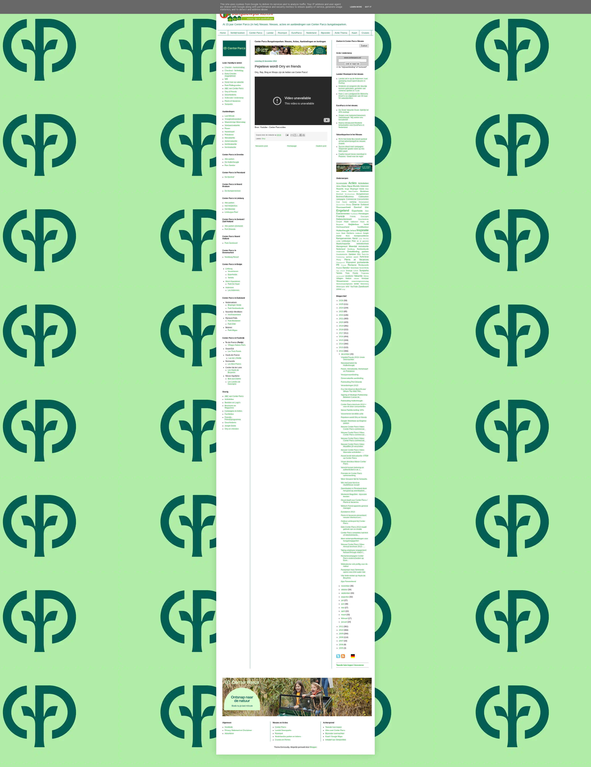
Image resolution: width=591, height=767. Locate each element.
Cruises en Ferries (282, 740)
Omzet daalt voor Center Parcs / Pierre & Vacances (354, 501)
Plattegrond (340, 262)
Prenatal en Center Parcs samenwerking (351, 474)
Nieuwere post (261, 146)
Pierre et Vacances (232, 101)
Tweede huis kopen (333, 727)
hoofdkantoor (363, 227)
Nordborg (351, 249)
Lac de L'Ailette (235, 358)
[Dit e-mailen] (291, 135)
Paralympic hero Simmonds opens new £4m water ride (353, 571)
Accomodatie (341, 183)
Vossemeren (233, 271)
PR (337, 265)
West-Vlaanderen (232, 281)
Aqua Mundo (353, 186)
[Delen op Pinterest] (303, 135)
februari (344, 618)
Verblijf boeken (237, 33)
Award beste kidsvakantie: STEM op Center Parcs (354, 457)
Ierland (353, 231)
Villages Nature (343, 278)
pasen (356, 257)
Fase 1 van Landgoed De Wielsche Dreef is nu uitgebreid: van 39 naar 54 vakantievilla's (353, 96)
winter (356, 284)
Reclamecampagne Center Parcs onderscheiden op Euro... (352, 558)
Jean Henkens (347, 233)
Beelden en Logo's (232, 402)
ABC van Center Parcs (234, 88)
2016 (341, 337)
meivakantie (363, 246)
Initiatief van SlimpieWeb (335, 740)
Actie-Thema (341, 33)
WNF (348, 287)
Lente (338, 241)
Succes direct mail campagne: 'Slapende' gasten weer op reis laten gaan (351, 149)
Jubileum (358, 233)
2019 (341, 326)
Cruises (365, 33)
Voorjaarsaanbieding (349, 375)
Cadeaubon (364, 197)
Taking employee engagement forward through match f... (353, 551)
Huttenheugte (343, 230)
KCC (348, 236)
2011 (341, 626)
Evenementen (343, 213)
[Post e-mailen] (287, 135)
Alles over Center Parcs (335, 730)
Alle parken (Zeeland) (234, 226)
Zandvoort (364, 286)
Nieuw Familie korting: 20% (352, 410)
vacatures (349, 276)
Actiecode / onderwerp (234, 98)
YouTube (354, 287)
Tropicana (365, 273)
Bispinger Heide (234, 305)
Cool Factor (341, 202)
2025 (341, 304)
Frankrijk (340, 216)
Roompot (282, 33)
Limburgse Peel (231, 212)
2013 (341, 347)
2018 (341, 329)
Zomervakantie (231, 141)
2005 (341, 648)
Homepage (292, 146)
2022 (341, 315)
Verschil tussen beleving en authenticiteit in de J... (352, 468)
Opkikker (352, 254)
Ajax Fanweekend (348, 581)
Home (223, 33)
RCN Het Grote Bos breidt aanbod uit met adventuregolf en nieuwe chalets (353, 141)
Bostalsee (364, 191)
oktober (344, 590)
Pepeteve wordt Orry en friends (354, 417)
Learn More (356, 7)
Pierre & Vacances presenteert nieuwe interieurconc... (353, 516)
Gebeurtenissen (344, 219)
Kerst (355, 238)
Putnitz (343, 265)
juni (343, 604)
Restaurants (363, 265)
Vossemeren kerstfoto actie (352, 414)
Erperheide (232, 275)
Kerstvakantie (230, 147)
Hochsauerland (234, 315)
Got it (368, 7)
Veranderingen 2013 (349, 385)
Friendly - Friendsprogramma (233, 418)
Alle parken (229, 159)
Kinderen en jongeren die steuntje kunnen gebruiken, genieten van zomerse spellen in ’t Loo (353, 88)
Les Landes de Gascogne (234, 383)
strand (342, 271)
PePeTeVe (364, 257)
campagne (340, 199)
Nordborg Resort (232, 257)
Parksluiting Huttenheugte (352, 401)
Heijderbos (353, 224)
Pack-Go (365, 254)
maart (343, 615)
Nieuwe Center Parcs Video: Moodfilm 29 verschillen (353, 445)
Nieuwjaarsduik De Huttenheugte (349, 364)
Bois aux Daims (234, 379)
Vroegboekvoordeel (233, 119)
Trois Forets (351, 273)
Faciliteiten (229, 414)
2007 (341, 641)
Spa (337, 271)
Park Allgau (232, 330)
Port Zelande (230, 229)
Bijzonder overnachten (334, 733)
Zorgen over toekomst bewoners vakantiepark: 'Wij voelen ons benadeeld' (352, 117)
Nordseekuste (363, 249)
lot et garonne (363, 241)
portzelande (363, 262)
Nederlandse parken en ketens (288, 736)
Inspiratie (363, 230)
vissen (356, 278)
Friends (353, 216)
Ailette (338, 186)
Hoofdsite (229, 727)
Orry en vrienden (232, 429)
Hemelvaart (229, 132)
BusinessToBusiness (345, 197)
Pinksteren (229, 135)
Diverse (356, 204)
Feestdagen (364, 214)
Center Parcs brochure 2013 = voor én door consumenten (353, 405)
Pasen (227, 128)
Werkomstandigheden (344, 284)
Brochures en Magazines (230, 407)
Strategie (349, 271)
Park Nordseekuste (236, 308)
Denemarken (364, 202)
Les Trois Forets (234, 351)
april (343, 611)
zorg (343, 289)
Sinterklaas (354, 268)
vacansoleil (340, 276)
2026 (341, 301)
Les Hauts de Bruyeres (233, 371)
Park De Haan (234, 284)
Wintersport (340, 287)
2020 (341, 322)
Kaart (354, 33)
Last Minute (229, 116)
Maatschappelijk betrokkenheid (352, 244)
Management (341, 246)
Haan (346, 222)
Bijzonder (325, 33)
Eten (367, 211)
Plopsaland (351, 262)
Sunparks (229, 104)
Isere (338, 233)
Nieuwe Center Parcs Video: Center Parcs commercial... (353, 428)
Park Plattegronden (233, 85)
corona (353, 202)
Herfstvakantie (231, 144)
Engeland (342, 210)
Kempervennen (343, 238)
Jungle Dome (230, 426)
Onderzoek (340, 252)
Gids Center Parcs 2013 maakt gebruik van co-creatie (353, 528)
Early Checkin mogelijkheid (230, 75)
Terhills (231, 278)
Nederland (311, 33)
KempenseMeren (361, 236)
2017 (341, 333)
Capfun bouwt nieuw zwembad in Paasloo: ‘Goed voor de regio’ (352, 155)
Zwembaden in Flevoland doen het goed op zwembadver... (354, 489)
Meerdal (353, 246)
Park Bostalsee (234, 321)
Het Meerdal (230, 209)
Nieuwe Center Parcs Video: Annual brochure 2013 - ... (353, 545)
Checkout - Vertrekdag (234, 71)
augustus (345, 597)
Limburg (228, 269)
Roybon (339, 268)
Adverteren (229, 733)
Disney (348, 205)
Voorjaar (365, 278)
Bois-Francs (353, 191)
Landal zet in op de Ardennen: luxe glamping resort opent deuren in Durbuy (353, 81)
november (345, 586)
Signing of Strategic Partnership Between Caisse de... (354, 396)
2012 (341, 351)
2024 (341, 308)
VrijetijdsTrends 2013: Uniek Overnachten (353, 358)
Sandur (346, 267)
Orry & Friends (231, 92)
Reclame (352, 265)
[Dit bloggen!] (294, 135)
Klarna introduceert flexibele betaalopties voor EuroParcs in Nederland (351, 125)
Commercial (351, 199)
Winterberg (364, 284)
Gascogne (365, 216)
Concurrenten (363, 199)
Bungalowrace (362, 194)
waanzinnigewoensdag (360, 281)
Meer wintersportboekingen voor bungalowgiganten (354, 539)
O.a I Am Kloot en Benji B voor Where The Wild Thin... (353, 390)
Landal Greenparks (283, 730)
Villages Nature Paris (236, 345)
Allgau (344, 186)
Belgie (347, 189)
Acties (352, 183)
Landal (270, 33)
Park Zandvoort (231, 243)
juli (342, 600)
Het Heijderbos (231, 206)
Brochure (339, 194)
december (345, 354)
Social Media (364, 268)
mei (343, 608)
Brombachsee (350, 194)
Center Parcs (255, 33)
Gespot (339, 222)
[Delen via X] (297, 135)
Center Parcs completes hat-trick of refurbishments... (354, 534)
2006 (341, 644)
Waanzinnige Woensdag (235, 122)
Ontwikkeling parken (358, 251)
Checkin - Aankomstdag (235, 67)
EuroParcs (296, 33)
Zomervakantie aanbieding (352, 378)
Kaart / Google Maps (333, 736)
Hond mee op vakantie (234, 82)
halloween (354, 222)
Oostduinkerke (341, 254)
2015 (341, 340)
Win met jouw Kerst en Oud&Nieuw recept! (350, 484)
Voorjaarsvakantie (232, 125)
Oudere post (321, 146)
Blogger (313, 747)
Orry (263, 139)
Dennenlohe (340, 205)
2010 (341, 630)
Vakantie (358, 276)
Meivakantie (230, 138)
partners (349, 257)
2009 (341, 634)
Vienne (366, 276)
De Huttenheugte (232, 162)
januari (344, 622)
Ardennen (229, 287)
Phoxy (338, 260)
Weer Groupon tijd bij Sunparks (354, 479)
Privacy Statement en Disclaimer (238, 730)
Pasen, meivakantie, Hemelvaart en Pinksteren (354, 370)
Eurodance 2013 (348, 512)
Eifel (367, 207)
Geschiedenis (230, 95)
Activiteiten (229, 399)
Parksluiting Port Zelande (351, 382)
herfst (366, 224)
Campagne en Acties (233, 411)
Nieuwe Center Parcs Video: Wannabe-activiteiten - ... (353, 451)
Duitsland (365, 205)
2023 (341, 311)
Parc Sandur (230, 165)
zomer (339, 289)
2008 (341, 637)
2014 (341, 344)
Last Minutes (364, 238)
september (346, 593)
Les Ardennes (233, 290)
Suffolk (355, 271)
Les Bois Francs (234, 364)
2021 (341, 319)
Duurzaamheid (343, 207)
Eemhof (358, 207)
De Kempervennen (233, 191)
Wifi (226, 79)
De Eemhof (229, 177)
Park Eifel (232, 324)
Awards (340, 189)
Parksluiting (340, 257)
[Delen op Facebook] (300, 135)
